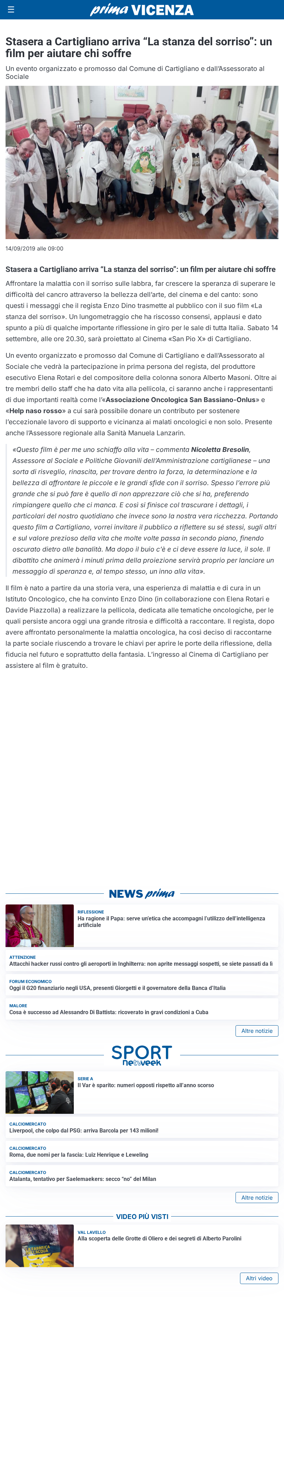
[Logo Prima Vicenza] (142, 9)
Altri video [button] (259, 1278)
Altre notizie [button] (257, 1030)
